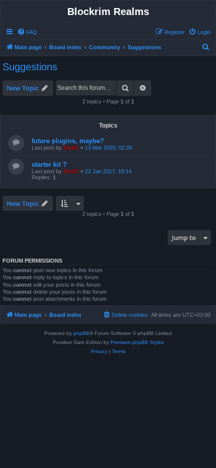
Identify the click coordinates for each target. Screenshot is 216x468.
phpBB (81, 333)
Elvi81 (71, 148)
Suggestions (30, 66)
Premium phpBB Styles (137, 342)
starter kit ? (49, 164)
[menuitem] (27, 32)
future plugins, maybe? (68, 141)
